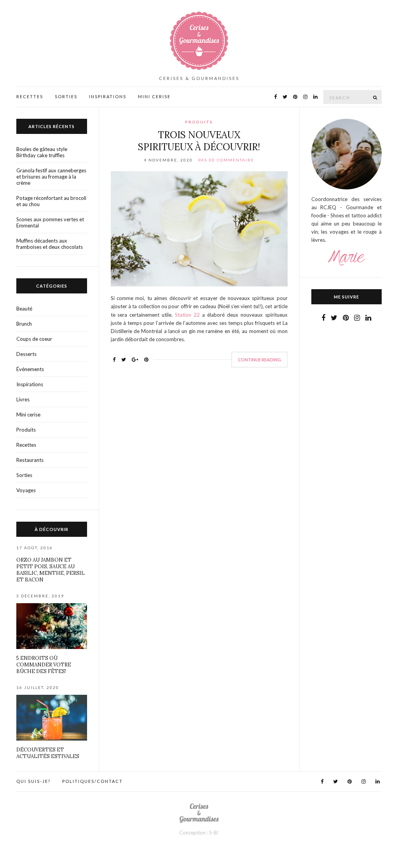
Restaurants (30, 460)
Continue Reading (259, 359)
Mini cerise (28, 414)
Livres (23, 399)
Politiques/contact (92, 781)
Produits (199, 122)
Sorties (66, 96)
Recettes (29, 96)
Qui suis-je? (33, 781)
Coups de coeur (34, 339)
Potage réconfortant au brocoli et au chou (51, 201)
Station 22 (187, 315)
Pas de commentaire (226, 160)
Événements (30, 369)
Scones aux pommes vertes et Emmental (50, 222)
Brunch (24, 324)
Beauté (24, 308)
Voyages (26, 490)
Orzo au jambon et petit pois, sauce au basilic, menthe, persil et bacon (50, 570)
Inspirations (107, 96)
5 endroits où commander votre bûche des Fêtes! (43, 665)
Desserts (26, 354)
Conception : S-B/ (199, 832)
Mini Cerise (154, 96)
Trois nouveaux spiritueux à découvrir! (199, 141)
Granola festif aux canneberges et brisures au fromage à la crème (51, 176)
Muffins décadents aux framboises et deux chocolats (49, 244)
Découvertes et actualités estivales (47, 753)
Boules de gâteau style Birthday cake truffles (41, 152)
